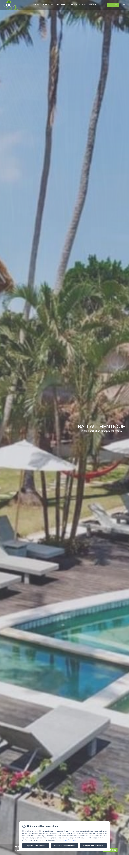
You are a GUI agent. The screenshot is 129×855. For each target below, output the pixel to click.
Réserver (113, 5)
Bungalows (48, 5)
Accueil (37, 5)
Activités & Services (76, 5)
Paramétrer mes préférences (64, 845)
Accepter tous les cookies (93, 845)
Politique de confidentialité (66, 840)
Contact (92, 5)
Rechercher (110, 850)
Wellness (60, 5)
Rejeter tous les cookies (36, 845)
